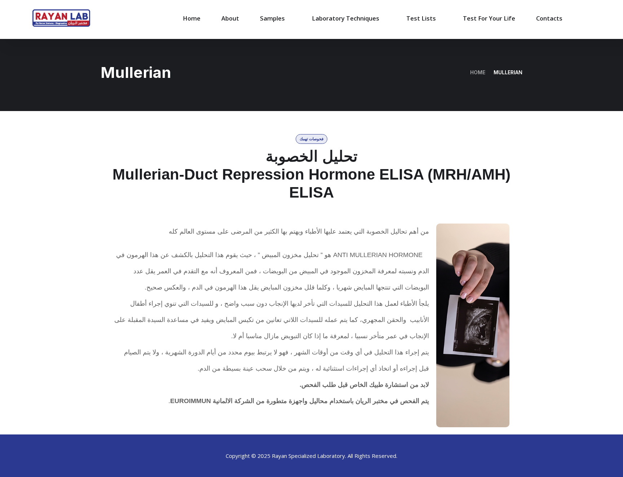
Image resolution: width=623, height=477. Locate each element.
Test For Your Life (489, 18)
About (230, 18)
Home (191, 18)
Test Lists (421, 18)
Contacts (549, 18)
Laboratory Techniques (345, 18)
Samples (272, 18)
